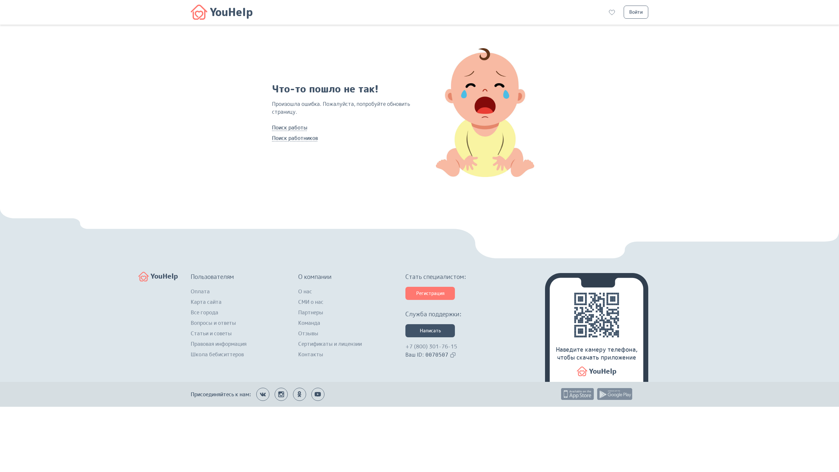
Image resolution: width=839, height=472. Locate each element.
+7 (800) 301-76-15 (431, 346)
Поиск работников (295, 138)
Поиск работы (289, 127)
